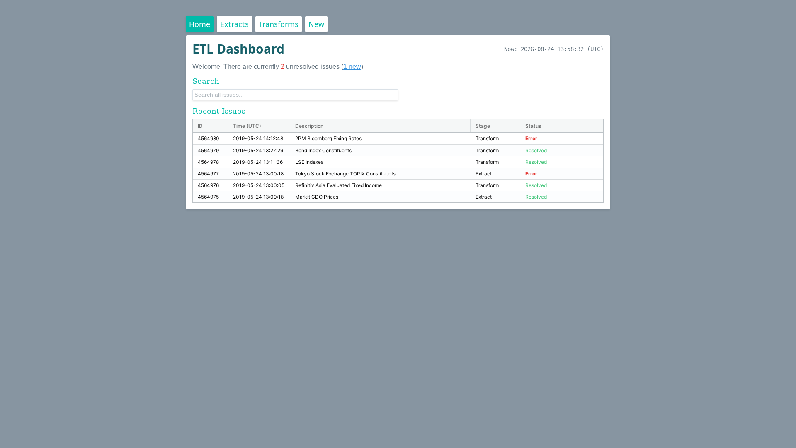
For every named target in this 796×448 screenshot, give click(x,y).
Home (199, 24)
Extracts (234, 24)
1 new (352, 66)
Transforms (278, 24)
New (316, 24)
